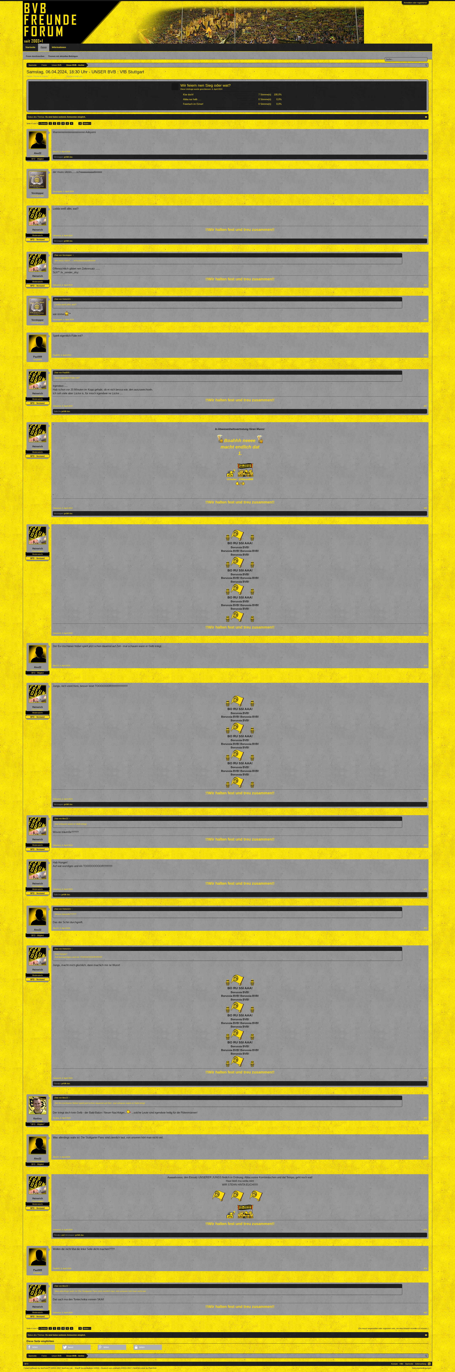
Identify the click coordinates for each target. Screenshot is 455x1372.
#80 (425, 1313)
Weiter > (86, 123)
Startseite (30, 47)
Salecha (57, 411)
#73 (425, 889)
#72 (425, 845)
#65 (425, 319)
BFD (26, 1364)
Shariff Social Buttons (87, 1368)
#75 (425, 1078)
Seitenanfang (420, 1364)
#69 (425, 633)
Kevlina (37, 1118)
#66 (425, 355)
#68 (425, 508)
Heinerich (37, 229)
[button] (40, 1347)
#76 (425, 1118)
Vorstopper (58, 157)
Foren (44, 47)
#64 (425, 285)
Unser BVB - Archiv (57, 76)
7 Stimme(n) (264, 94)
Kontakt (394, 1364)
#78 (425, 1230)
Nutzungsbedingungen (421, 1368)
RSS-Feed (429, 1364)
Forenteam (87, 76)
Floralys (57, 1083)
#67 (425, 406)
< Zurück (43, 123)
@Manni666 (246, 479)
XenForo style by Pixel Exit (144, 1368)
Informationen (59, 47)
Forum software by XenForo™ (48, 1368)
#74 (425, 928)
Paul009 (37, 356)
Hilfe (401, 1364)
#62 (425, 191)
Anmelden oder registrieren (415, 3)
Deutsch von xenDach (116, 1368)
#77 (425, 1157)
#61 (425, 152)
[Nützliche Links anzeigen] (426, 65)
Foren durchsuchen (35, 56)
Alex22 (37, 153)
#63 (425, 235)
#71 (425, 799)
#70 (425, 665)
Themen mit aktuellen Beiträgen (63, 56)
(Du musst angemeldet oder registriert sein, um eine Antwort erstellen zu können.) (393, 1328)
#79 (425, 1268)
